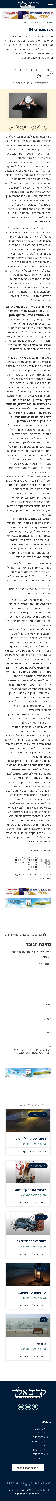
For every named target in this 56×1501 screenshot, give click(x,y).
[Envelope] (21, 1407)
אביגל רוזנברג (37, 1441)
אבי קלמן (40, 1433)
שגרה (39, 878)
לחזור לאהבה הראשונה (31, 1241)
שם (48, 1005)
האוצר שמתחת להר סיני (30, 1138)
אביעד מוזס (39, 1454)
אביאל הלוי (39, 1437)
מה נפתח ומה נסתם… (32, 1292)
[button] (50, 4)
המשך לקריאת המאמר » (33, 1144)
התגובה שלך (43, 963)
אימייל (46, 1018)
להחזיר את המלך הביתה (30, 1190)
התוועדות (42, 22)
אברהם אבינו (40, 874)
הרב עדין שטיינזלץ (25, 874)
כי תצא (41, 1344)
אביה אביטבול (37, 1445)
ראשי (51, 22)
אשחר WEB (33, 1490)
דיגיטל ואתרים (21, 1490)
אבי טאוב (40, 1429)
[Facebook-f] (35, 1407)
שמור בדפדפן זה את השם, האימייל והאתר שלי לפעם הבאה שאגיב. (31, 1051)
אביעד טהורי (38, 1450)
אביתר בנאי (39, 1458)
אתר (48, 1032)
